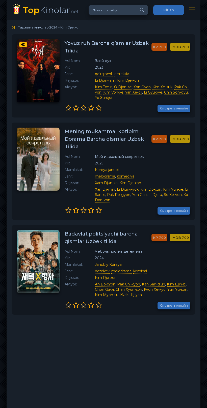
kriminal (140, 271)
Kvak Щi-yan (131, 295)
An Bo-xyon (105, 284)
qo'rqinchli (104, 74)
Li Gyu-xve (153, 92)
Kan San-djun (153, 284)
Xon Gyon (142, 87)
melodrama (105, 176)
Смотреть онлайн (174, 108)
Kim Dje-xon (128, 80)
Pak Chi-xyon (128, 284)
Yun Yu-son (177, 289)
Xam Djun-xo (106, 183)
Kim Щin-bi (176, 284)
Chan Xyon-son (129, 289)
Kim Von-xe (113, 92)
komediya (125, 176)
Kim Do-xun (150, 189)
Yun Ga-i (139, 194)
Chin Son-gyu (176, 92)
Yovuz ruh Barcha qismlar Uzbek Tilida (107, 47)
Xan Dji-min (105, 189)
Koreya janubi (107, 169)
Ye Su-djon (104, 97)
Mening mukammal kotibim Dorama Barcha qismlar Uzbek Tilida (104, 139)
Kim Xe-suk (162, 87)
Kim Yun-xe (173, 189)
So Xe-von (173, 194)
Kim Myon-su (106, 295)
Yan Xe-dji (133, 92)
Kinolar (51, 10)
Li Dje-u (155, 194)
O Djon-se (123, 87)
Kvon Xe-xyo (155, 289)
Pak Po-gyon (118, 194)
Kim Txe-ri (103, 87)
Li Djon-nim (105, 80)
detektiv (121, 74)
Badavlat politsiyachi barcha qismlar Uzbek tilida (101, 237)
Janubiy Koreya (108, 264)
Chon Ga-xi (104, 289)
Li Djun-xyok (128, 189)
